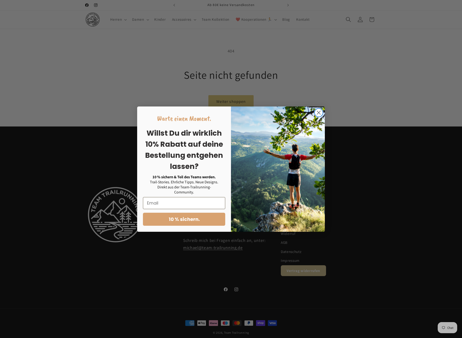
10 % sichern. (184, 219)
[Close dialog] (318, 112)
